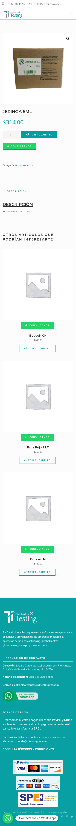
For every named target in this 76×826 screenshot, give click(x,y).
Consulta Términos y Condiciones (28, 749)
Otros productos (24, 165)
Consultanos (21, 146)
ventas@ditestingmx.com (43, 684)
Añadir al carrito (39, 134)
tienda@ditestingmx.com (32, 741)
